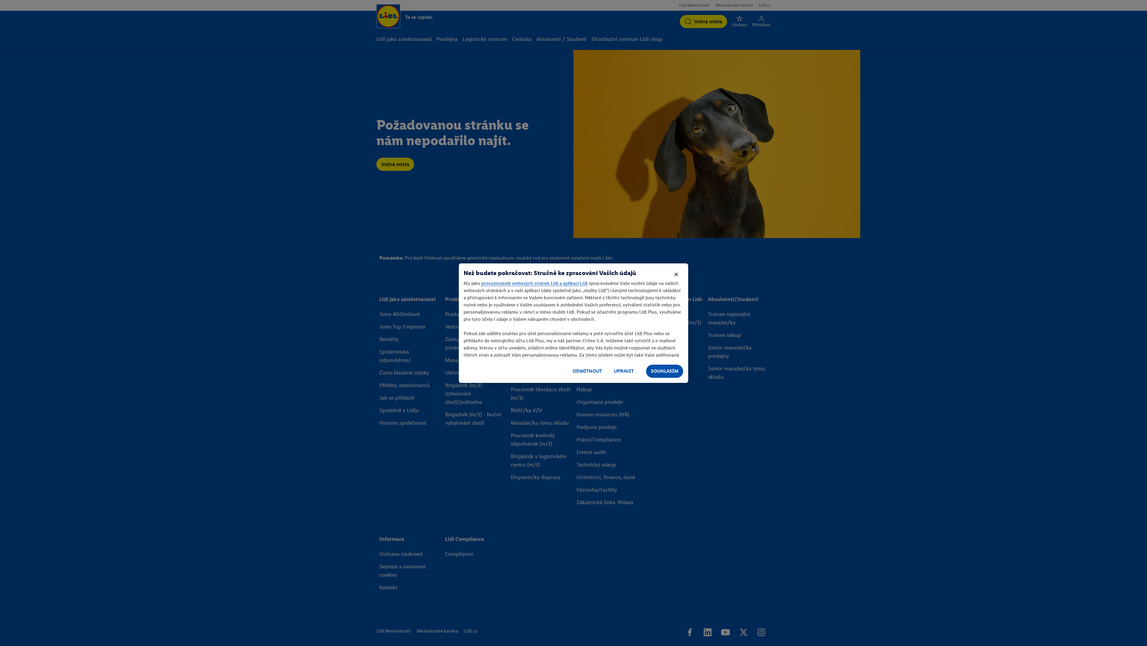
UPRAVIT (624, 371)
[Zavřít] (676, 274)
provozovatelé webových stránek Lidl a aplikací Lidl (534, 283)
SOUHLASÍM (664, 371)
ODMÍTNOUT (587, 371)
